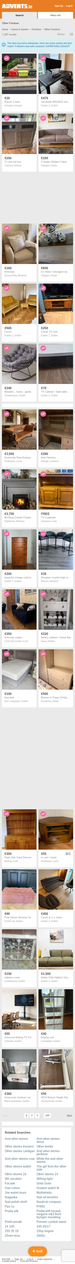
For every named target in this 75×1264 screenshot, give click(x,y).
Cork (54, 521)
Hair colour (12, 1188)
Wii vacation (13, 1178)
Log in (30, 1259)
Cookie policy (9, 1261)
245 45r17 (43, 1226)
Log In (69, 6)
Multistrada (44, 1192)
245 (47, 1115)
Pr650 (41, 1206)
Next (69, 1115)
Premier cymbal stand (51, 1221)
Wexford (22, 275)
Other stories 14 (47, 1174)
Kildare (17, 165)
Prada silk (11, 1211)
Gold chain (44, 1183)
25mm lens (12, 1235)
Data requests (45, 1259)
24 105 (9, 1226)
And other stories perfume (48, 1152)
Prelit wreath (13, 1221)
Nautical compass (49, 1201)
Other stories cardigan (20, 1151)
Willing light (44, 1178)
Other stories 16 (15, 1174)
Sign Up (59, 6)
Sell (38, 1251)
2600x (41, 1235)
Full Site (6, 1259)
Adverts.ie (17, 6)
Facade (10, 1183)
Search (19, 15)
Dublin (54, 105)
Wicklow (20, 521)
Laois (19, 461)
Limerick (54, 461)
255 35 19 (11, 1231)
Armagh (18, 105)
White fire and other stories (50, 1160)
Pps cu (9, 1206)
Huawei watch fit (48, 1188)
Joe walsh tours (15, 1192)
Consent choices (29, 1261)
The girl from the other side (51, 1168)
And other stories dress (48, 1140)
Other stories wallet (18, 1166)
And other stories (16, 1138)
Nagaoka (11, 1197)
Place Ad (55, 15)
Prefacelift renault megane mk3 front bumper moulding (49, 1214)
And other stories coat (19, 1158)
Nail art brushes (47, 1197)
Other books (45, 1146)
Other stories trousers (19, 1146)
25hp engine (45, 1231)
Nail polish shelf (16, 1201)
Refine (61, 34)
